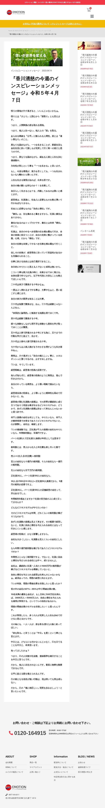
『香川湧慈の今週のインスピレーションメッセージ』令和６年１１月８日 (88, 117)
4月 (21, 31)
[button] (92, 16)
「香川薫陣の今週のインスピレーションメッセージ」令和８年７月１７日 (88, 215)
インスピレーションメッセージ (38, 31)
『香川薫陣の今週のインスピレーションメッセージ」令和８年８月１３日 (88, 60)
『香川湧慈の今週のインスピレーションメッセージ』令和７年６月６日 (88, 97)
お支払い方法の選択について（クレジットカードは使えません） (52, 23)
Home (10, 31)
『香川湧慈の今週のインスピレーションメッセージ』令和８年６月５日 (88, 79)
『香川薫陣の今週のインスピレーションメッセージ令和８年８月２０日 (88, 175)
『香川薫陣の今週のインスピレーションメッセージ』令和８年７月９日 (88, 246)
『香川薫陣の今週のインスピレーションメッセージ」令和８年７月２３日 (88, 194)
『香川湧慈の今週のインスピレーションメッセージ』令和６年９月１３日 (88, 138)
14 (25, 31)
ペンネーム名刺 (87, 231)
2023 (16, 31)
